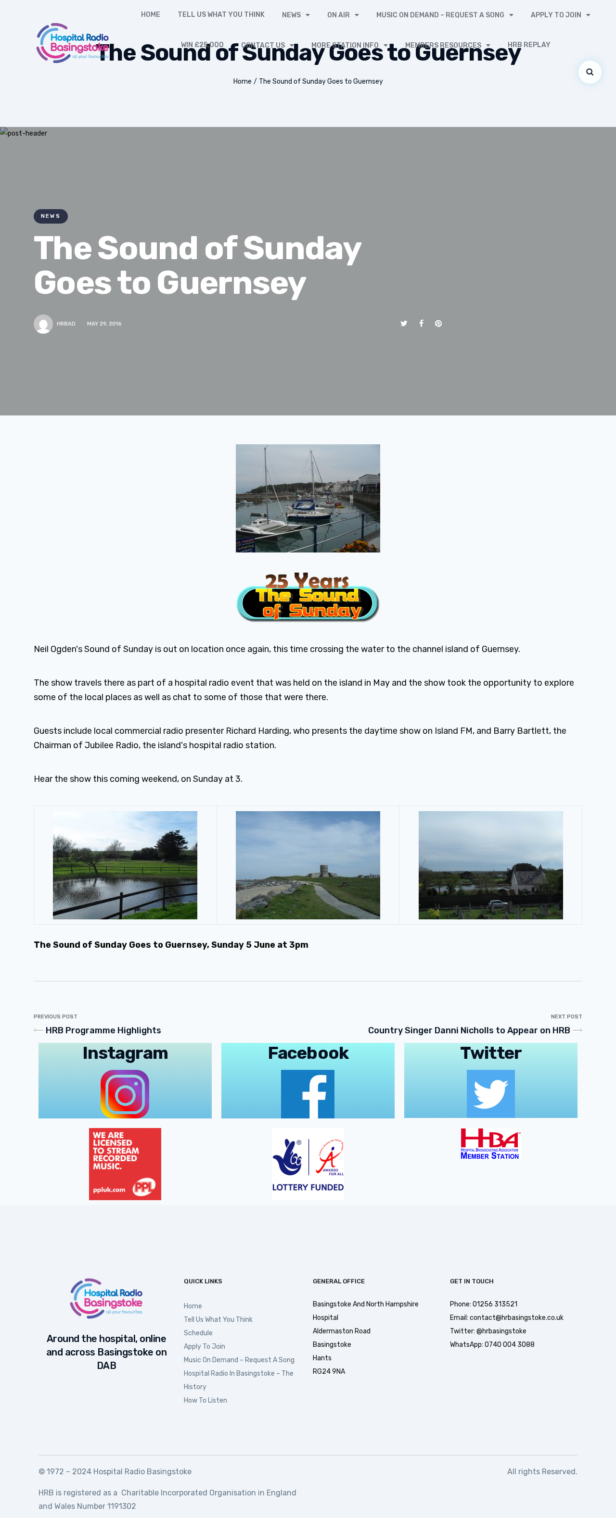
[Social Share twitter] (404, 323)
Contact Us (263, 45)
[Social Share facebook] (421, 323)
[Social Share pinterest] (438, 323)
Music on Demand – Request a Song (440, 15)
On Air (338, 15)
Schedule (198, 1333)
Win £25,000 (202, 45)
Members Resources (443, 45)
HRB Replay (529, 45)
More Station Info (345, 45)
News (291, 15)
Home (150, 15)
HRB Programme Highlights (103, 1030)
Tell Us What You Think (221, 15)
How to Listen (205, 1400)
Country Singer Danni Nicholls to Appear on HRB (469, 1030)
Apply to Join (556, 15)
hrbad (66, 324)
